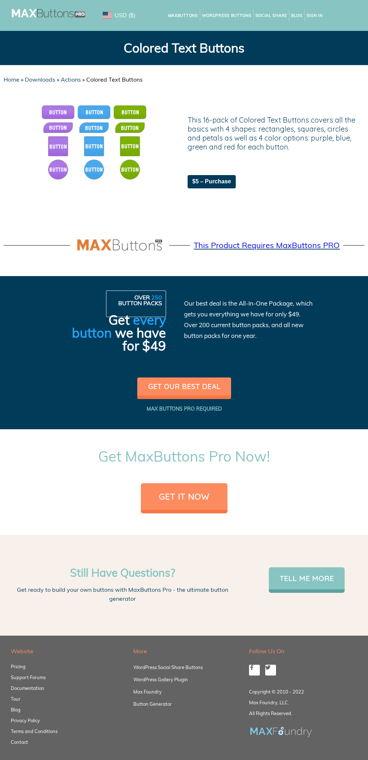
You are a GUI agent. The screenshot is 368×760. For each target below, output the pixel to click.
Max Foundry (147, 692)
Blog (297, 15)
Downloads (40, 79)
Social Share (271, 15)
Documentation (27, 688)
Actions (71, 79)
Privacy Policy (25, 720)
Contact (19, 742)
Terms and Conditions (34, 731)
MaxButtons (183, 15)
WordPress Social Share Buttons (168, 667)
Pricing (18, 666)
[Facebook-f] (254, 670)
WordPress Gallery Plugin (160, 679)
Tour (15, 699)
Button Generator (152, 704)
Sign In (315, 15)
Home (11, 79)
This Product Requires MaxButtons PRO (267, 245)
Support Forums (28, 677)
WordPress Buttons (227, 15)
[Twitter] (270, 670)
